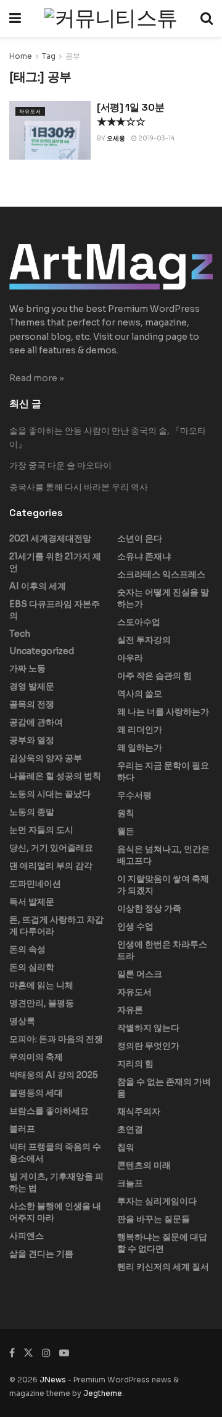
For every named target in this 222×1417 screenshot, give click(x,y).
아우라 (130, 657)
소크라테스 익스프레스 (161, 574)
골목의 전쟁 (31, 704)
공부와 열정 (31, 740)
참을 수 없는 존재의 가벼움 (164, 1087)
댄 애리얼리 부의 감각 (50, 865)
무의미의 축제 (36, 1056)
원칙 (125, 813)
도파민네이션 (35, 883)
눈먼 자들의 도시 (41, 829)
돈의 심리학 (31, 967)
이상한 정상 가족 (149, 908)
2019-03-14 (156, 138)
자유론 (130, 1009)
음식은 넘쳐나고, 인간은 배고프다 (163, 854)
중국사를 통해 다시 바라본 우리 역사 (78, 487)
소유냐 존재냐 (144, 556)
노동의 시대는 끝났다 (50, 793)
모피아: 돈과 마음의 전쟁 (56, 1038)
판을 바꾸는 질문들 (153, 1219)
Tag (49, 56)
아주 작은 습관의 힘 (154, 675)
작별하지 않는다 (148, 1027)
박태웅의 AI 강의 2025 (53, 1074)
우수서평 (134, 795)
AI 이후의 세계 (37, 586)
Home (20, 56)
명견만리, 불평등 (41, 1003)
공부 (72, 56)
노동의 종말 (31, 811)
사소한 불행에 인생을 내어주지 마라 (55, 1211)
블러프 (22, 1128)
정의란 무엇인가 (148, 1045)
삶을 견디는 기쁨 (41, 1253)
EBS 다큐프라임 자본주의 (54, 609)
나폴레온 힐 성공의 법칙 (55, 776)
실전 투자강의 (144, 639)
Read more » (36, 378)
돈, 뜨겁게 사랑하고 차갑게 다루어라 (56, 925)
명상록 (22, 1021)
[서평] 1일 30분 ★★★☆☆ (130, 114)
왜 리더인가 (139, 729)
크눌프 (130, 1183)
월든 (125, 831)
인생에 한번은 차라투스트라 (162, 950)
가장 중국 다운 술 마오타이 (60, 465)
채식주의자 (138, 1111)
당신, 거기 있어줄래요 (51, 847)
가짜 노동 (27, 668)
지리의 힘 (135, 1063)
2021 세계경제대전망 (50, 538)
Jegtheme (102, 1393)
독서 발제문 (31, 901)
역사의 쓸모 (139, 693)
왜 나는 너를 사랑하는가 (163, 711)
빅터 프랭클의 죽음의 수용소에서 (55, 1152)
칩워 (125, 1147)
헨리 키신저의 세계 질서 (163, 1266)
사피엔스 (26, 1235)
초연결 (130, 1129)
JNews (52, 1379)
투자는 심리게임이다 (157, 1201)
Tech (19, 633)
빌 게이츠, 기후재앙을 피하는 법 (56, 1182)
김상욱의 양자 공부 (45, 758)
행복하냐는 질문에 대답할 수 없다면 (162, 1242)
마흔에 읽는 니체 (41, 985)
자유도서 (30, 111)
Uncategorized (41, 651)
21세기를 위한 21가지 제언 (55, 562)
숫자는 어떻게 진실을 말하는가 (163, 598)
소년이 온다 (139, 538)
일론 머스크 (139, 974)
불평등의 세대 (36, 1092)
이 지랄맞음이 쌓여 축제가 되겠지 (163, 884)
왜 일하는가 (139, 747)
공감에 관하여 (36, 722)
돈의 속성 (27, 949)
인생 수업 (135, 926)
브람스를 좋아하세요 (49, 1110)
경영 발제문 (31, 686)
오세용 (116, 138)
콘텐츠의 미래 (144, 1165)
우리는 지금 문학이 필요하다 (163, 771)
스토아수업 (138, 621)
